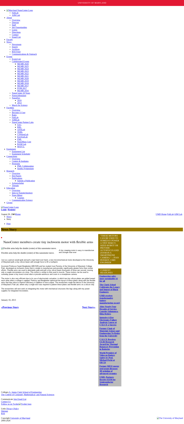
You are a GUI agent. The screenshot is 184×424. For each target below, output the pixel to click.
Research (10, 171)
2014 (19, 103)
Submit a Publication (26, 181)
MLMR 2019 (23, 81)
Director (15, 22)
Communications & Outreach (24, 54)
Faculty (9, 39)
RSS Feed (16, 52)
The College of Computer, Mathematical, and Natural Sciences (27, 394)
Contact (15, 35)
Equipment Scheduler (21, 154)
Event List (16, 59)
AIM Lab (16, 15)
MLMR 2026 (23, 64)
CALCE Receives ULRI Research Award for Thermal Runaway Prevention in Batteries (109, 344)
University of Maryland (92, 3)
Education (10, 188)
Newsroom (16, 44)
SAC (19, 125)
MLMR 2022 (23, 73)
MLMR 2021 (23, 76)
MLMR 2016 (23, 91)
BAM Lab (21, 144)
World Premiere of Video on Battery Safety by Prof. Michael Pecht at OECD (108, 358)
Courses (20, 198)
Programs (16, 164)
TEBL (20, 132)
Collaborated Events (20, 61)
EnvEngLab (22, 137)
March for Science (19, 105)
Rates (14, 115)
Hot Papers (16, 176)
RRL (19, 127)
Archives (16, 49)
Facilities (10, 108)
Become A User (18, 112)
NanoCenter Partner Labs (23, 122)
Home (18, 214)
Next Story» (88, 307)
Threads (15, 185)
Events (9, 56)
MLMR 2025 (23, 66)
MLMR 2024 (23, 69)
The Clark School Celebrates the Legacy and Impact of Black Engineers (110, 288)
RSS (3, 413)
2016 (19, 100)
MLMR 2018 (23, 83)
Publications (17, 178)
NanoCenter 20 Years (21, 93)
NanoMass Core (24, 142)
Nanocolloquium (19, 95)
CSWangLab (22, 134)
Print (8, 224)
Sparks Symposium (25, 168)
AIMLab (15, 120)
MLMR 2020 (23, 78)
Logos (14, 30)
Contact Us (6, 401)
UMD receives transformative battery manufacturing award (110, 299)
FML (19, 139)
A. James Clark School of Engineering (25, 392)
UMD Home (161, 214)
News (8, 42)
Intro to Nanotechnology (22, 193)
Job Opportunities (19, 27)
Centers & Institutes (20, 161)
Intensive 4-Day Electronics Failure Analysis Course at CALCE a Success (108, 321)
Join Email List (19, 399)
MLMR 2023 (23, 71)
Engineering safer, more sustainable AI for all (109, 278)
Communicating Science (22, 200)
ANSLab (21, 129)
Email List (16, 37)
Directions (16, 32)
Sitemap (4, 411)
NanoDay (16, 98)
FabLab (15, 13)
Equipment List (18, 151)
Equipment (11, 149)
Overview (16, 20)
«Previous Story (10, 307)
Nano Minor (17, 195)
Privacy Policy (12, 409)
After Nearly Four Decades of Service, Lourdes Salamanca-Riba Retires (109, 310)
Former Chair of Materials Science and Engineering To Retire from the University (110, 332)
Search (15, 47)
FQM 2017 (22, 88)
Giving (9, 202)
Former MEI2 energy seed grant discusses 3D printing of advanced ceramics (109, 370)
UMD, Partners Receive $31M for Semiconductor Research (108, 381)
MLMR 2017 (23, 86)
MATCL (21, 146)
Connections (11, 156)
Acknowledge (18, 183)
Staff (14, 25)
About (9, 17)
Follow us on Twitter (10, 404)
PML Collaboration (25, 166)
